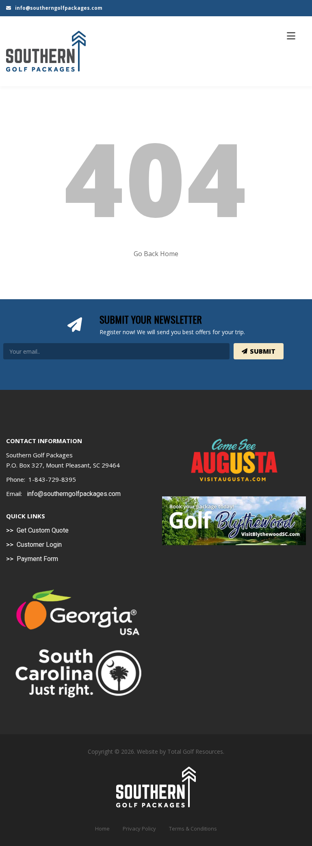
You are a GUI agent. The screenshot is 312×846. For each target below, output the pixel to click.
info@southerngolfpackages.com (58, 7)
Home (102, 828)
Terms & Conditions (193, 828)
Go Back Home (156, 253)
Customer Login (39, 544)
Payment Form (37, 559)
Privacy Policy (139, 828)
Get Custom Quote (43, 530)
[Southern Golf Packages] (46, 51)
